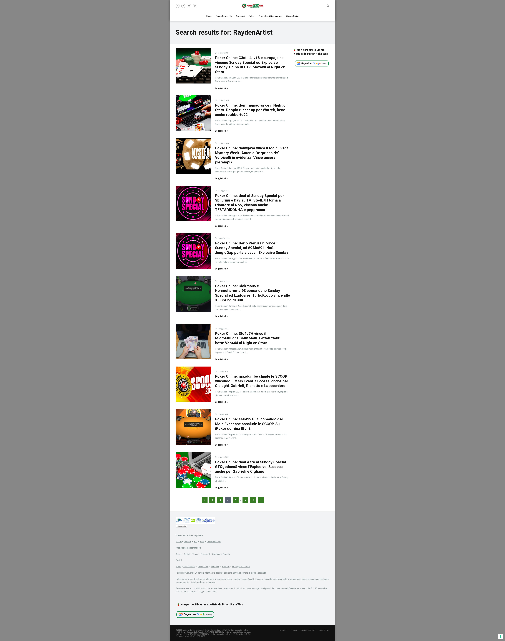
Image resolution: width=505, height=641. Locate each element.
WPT (202, 541)
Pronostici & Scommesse (270, 16)
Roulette (225, 566)
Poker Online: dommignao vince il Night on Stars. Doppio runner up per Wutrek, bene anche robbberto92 (251, 110)
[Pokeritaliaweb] (252, 6)
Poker (251, 16)
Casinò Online (292, 16)
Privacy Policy (181, 526)
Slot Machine (189, 566)
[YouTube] (189, 6)
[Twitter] (183, 6)
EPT (195, 541)
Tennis (195, 554)
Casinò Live (203, 566)
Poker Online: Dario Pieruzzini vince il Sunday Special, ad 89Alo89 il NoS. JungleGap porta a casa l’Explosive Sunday (251, 248)
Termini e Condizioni (308, 630)
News (178, 566)
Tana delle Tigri (214, 541)
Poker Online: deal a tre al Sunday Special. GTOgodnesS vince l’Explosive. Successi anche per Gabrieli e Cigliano (251, 467)
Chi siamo (283, 630)
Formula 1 (205, 554)
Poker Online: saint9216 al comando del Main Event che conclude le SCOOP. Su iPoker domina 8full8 (249, 424)
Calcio (178, 554)
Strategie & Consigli (241, 566)
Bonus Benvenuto (224, 16)
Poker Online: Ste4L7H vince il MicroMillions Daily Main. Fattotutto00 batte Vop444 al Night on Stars (247, 338)
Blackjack (215, 566)
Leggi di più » (221, 88)
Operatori (240, 16)
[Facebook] (178, 6)
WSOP (179, 541)
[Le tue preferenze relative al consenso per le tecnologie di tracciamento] (500, 636)
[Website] (195, 6)
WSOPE (187, 541)
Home (209, 16)
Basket (187, 554)
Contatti (294, 630)
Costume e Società (221, 554)
